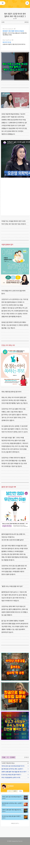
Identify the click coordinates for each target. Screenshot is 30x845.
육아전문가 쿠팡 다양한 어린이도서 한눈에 (13, 31)
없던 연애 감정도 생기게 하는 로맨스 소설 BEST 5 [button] (15, 804)
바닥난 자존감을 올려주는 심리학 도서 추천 (11, 777)
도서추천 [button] (3, 22)
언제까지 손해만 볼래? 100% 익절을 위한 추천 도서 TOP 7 (14, 772)
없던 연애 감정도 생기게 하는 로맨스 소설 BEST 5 (12, 769)
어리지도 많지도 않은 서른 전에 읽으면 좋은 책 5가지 (13, 766)
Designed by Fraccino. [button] (17, 841)
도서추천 (3, 763)
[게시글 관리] (7, 757)
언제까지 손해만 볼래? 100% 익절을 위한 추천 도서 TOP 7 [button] (15, 810)
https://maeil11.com (7, 40)
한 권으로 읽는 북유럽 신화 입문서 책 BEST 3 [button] (15, 817)
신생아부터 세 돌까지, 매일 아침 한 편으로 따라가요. (14, 44)
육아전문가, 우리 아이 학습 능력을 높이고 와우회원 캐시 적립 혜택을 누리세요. (15, 34)
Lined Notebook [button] (15, 4)
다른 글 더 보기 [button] (14, 823)
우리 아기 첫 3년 (7, 42)
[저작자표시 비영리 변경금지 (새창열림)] (26, 757)
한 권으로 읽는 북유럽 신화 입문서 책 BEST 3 (11, 774)
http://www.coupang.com (8, 28)
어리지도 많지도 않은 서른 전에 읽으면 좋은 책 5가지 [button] (15, 797)
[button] (27, 3)
